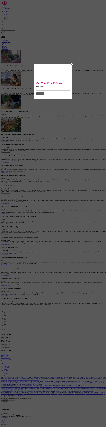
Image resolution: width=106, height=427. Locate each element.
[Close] (71, 64)
